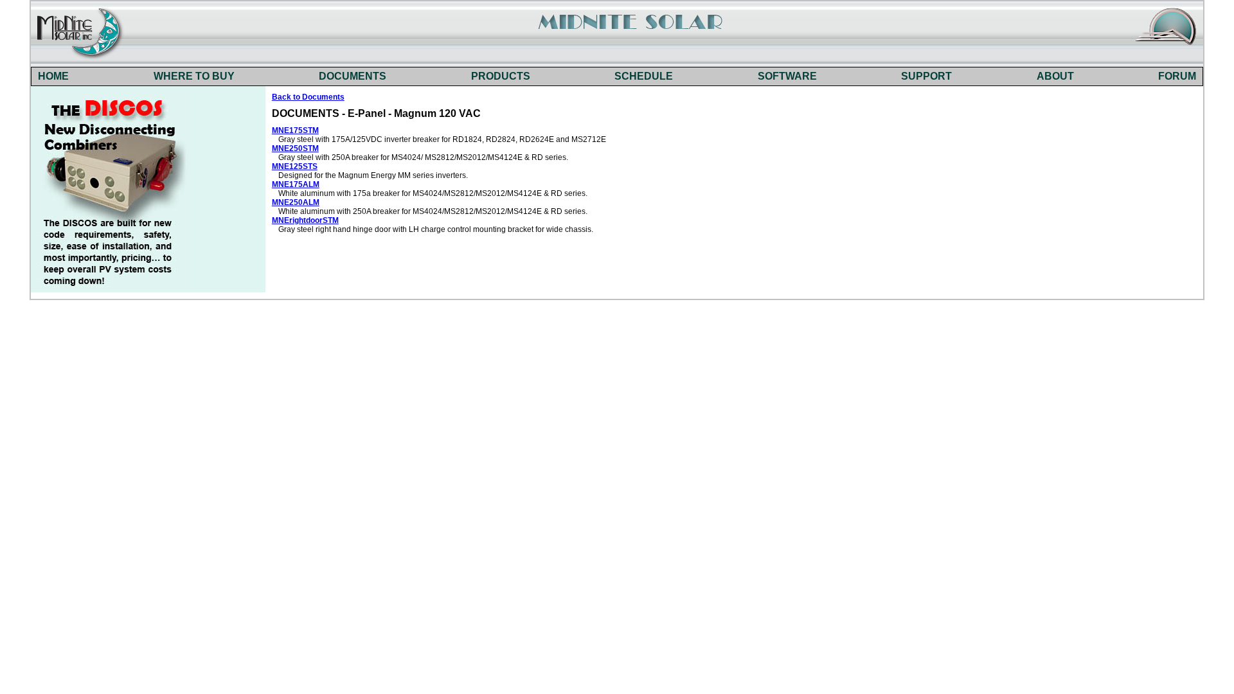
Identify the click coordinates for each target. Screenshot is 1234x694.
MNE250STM (295, 148)
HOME (53, 76)
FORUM (1177, 76)
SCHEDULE (643, 76)
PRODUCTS (500, 76)
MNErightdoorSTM (305, 220)
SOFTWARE (787, 76)
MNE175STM (295, 130)
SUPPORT (926, 76)
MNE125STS (294, 166)
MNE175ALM (295, 184)
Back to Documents (308, 97)
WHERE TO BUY (194, 76)
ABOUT (1055, 76)
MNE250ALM (295, 202)
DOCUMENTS (352, 76)
